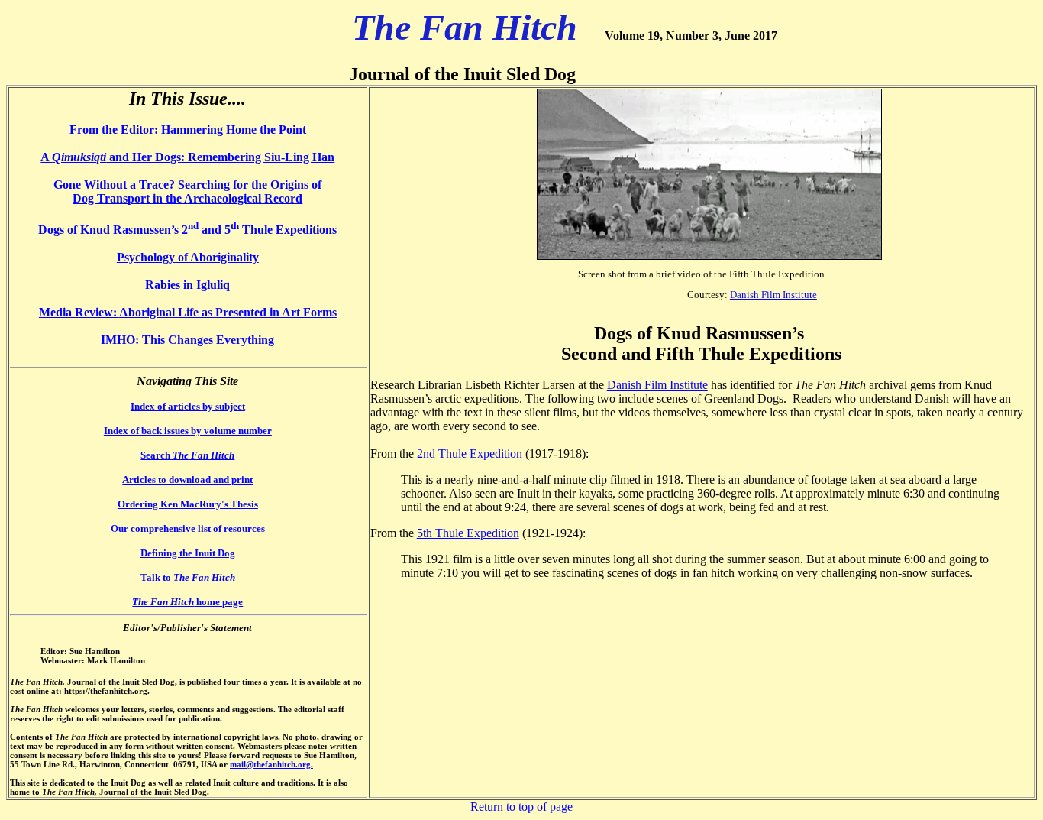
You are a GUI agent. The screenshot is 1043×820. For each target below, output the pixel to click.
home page (187, 602)
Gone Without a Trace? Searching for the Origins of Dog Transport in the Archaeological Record (187, 191)
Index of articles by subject (188, 406)
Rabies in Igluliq (187, 284)
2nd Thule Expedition (469, 453)
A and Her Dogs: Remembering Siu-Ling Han (187, 157)
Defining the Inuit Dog (187, 553)
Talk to (187, 577)
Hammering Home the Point (233, 129)
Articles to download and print (187, 479)
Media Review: (79, 312)
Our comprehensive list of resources (188, 528)
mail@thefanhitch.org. (271, 764)
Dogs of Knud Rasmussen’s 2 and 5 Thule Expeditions (187, 229)
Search (187, 455)
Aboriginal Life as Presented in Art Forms (228, 312)
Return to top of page (521, 806)
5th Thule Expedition (468, 533)
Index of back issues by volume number (188, 430)
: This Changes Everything (204, 339)
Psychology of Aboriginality (188, 257)
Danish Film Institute (773, 294)
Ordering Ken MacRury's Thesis (188, 504)
